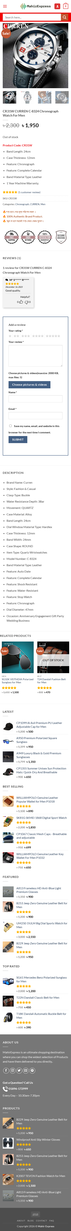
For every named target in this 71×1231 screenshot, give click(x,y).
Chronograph (22, 204)
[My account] (57, 6)
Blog (30, 1220)
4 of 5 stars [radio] (37, 336)
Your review (16, 341)
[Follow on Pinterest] (32, 1071)
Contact (41, 1220)
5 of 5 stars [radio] (52, 336)
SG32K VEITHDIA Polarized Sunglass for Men (17, 681)
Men (43, 204)
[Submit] (64, 17)
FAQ (51, 1220)
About (21, 1220)
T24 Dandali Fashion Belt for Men (51, 681)
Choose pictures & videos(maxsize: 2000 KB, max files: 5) (34, 375)
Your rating (16, 330)
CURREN (35, 204)
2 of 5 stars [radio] (15, 336)
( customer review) (29, 192)
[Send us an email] (26, 1071)
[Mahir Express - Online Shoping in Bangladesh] (35, 6)
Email (13, 408)
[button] (5, 6)
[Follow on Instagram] (13, 1071)
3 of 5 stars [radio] (25, 336)
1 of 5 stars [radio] (9, 336)
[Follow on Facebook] (6, 1071)
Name (13, 392)
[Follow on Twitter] (19, 1071)
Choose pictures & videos (29, 384)
